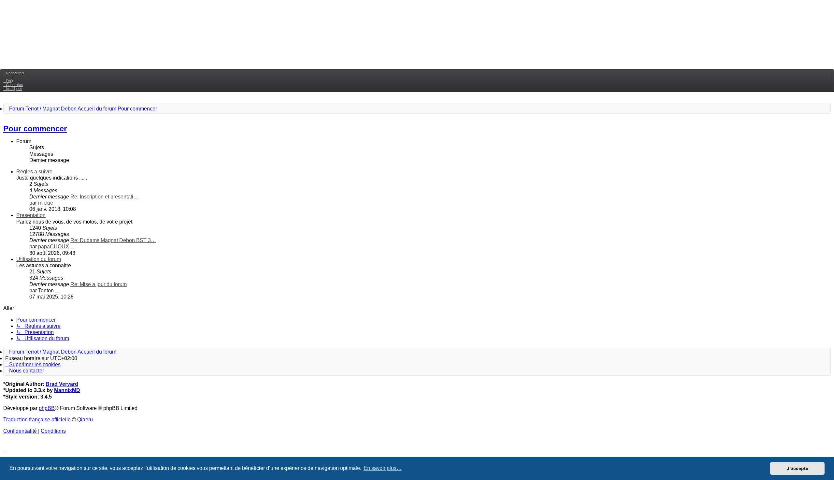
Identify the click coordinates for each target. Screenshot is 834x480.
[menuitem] (8, 81)
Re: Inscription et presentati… (104, 196)
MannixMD (67, 390)
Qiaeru (85, 419)
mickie (45, 203)
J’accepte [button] (797, 468)
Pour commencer (35, 128)
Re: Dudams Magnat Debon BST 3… (113, 240)
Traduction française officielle (37, 419)
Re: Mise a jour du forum (98, 284)
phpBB (47, 408)
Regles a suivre (34, 171)
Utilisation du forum (38, 259)
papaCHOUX (53, 246)
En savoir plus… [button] (383, 468)
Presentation (31, 215)
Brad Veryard (62, 384)
